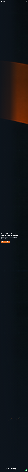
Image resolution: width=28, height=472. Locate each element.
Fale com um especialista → (5, 241)
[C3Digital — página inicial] (3, 1)
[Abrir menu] (26, 1)
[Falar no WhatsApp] (26, 470)
